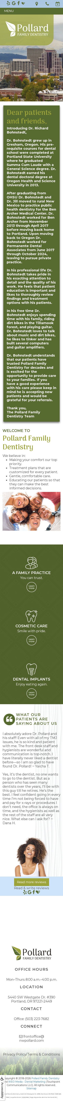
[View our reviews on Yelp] (8, 3)
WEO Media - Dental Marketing (26, 1081)
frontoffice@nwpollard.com (31, 1038)
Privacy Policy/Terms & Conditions (31, 1054)
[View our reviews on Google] (13, 3)
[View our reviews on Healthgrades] (23, 3)
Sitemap (31, 1088)
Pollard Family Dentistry (45, 1078)
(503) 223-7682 (37, 1019)
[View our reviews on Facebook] (18, 3)
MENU (9, 11)
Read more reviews (31, 882)
